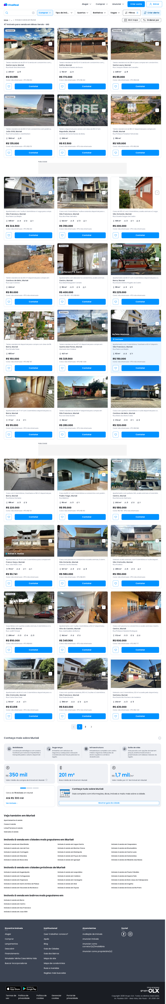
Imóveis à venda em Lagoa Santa (71, 844)
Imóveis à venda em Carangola (70, 880)
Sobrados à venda (11, 832)
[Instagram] (130, 934)
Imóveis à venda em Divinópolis (70, 852)
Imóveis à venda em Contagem (16, 852)
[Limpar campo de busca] (33, 12)
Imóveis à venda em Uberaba (15, 856)
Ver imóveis (11, 803)
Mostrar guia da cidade (109, 803)
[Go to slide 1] (23, 788)
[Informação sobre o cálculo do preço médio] (46, 780)
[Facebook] (123, 934)
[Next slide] (50, 43)
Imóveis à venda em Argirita (122, 884)
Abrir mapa (133, 20)
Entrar (156, 4)
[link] (29, 59)
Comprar (100, 4)
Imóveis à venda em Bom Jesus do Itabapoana (129, 880)
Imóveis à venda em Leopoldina (70, 872)
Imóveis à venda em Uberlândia (16, 844)
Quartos (81, 12)
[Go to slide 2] (29, 788)
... (11, 20)
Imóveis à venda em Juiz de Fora (16, 848)
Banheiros (98, 12)
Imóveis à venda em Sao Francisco (17, 908)
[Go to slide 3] (36, 788)
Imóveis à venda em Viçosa (68, 888)
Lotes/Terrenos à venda (13, 828)
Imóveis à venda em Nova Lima (16, 860)
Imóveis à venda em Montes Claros (71, 848)
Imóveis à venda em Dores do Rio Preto (126, 888)
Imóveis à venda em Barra (14, 900)
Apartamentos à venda (13, 820)
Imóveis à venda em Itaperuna (16, 880)
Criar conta (136, 4)
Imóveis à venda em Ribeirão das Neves (126, 860)
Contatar (33, 86)
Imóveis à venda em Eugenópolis (16, 872)
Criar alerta (153, 12)
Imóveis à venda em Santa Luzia (123, 852)
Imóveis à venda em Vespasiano (124, 844)
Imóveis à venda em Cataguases (17, 876)
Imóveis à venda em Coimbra (69, 876)
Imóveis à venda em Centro (14, 904)
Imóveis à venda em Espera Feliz (124, 876)
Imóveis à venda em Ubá (67, 884)
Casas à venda (10, 824)
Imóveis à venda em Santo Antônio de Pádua (21, 884)
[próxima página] (91, 727)
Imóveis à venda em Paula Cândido (125, 872)
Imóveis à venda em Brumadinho (124, 848)
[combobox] (20, 13)
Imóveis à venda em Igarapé (69, 860)
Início (6, 20)
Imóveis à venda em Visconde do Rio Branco (21, 888)
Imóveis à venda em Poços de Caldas (72, 856)
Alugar (85, 4)
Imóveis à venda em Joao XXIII (15, 912)
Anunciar (116, 4)
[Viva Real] (12, 4)
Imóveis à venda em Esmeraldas (124, 856)
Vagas (113, 12)
